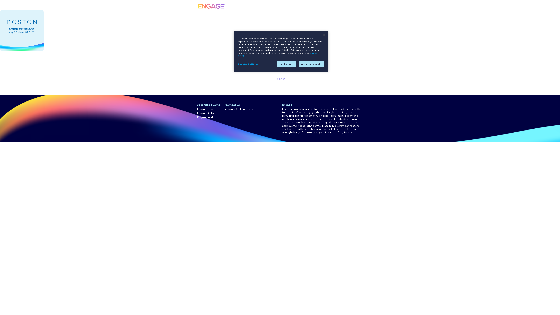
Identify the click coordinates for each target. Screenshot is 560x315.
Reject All (286, 64)
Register (280, 78)
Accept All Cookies (311, 64)
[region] (281, 52)
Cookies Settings (248, 64)
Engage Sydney (206, 109)
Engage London (206, 117)
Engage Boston (206, 113)
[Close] (324, 35)
